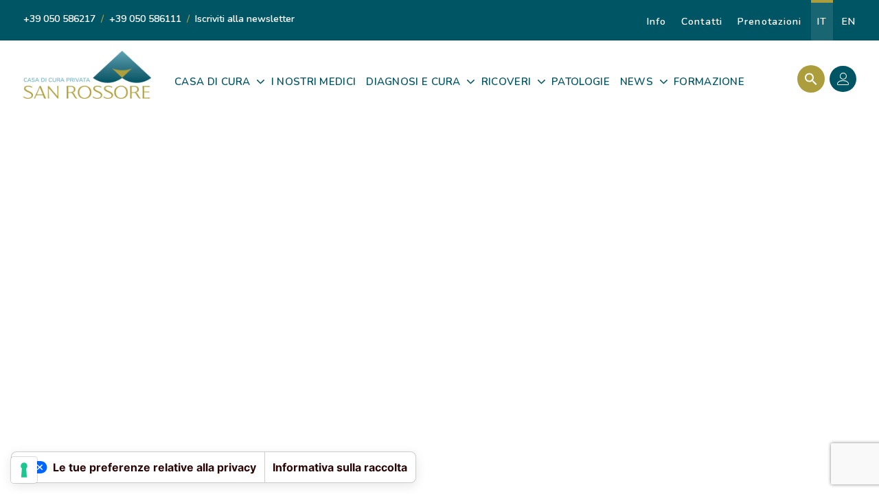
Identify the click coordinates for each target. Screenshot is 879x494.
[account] (846, 81)
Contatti (701, 21)
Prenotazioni (769, 21)
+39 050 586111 (145, 18)
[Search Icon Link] (807, 79)
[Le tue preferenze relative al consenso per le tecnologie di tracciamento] (24, 470)
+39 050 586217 (59, 18)
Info (656, 21)
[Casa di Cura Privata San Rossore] (87, 75)
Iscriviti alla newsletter (245, 18)
